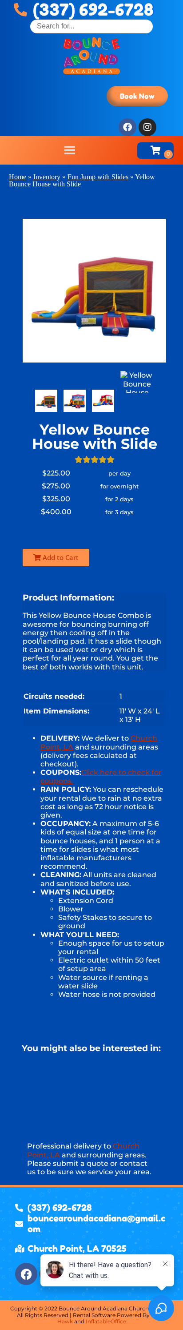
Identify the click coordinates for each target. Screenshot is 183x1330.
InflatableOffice (106, 1321)
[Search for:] (91, 26)
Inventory (46, 177)
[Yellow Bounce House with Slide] (46, 401)
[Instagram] (147, 127)
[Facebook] (127, 127)
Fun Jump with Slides (98, 177)
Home (17, 177)
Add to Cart (60, 557)
